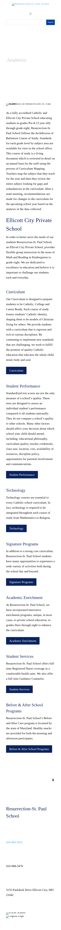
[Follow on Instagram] (14, 904)
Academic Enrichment (22, 640)
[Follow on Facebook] (8, 904)
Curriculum (16, 370)
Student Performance (22, 474)
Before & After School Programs (29, 749)
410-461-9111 (14, 842)
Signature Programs (21, 582)
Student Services (19, 689)
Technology (16, 528)
